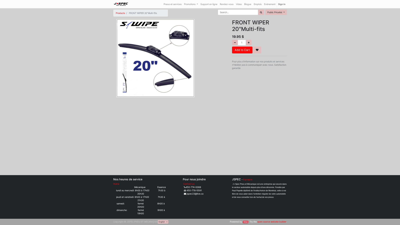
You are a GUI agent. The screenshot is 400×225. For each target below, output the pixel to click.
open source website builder (271, 221)
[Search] (261, 12)
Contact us (188, 183)
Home (116, 183)
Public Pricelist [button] (275, 12)
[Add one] (249, 42)
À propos (247, 179)
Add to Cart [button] (242, 50)
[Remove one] (235, 42)
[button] (257, 50)
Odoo (245, 222)
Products (120, 13)
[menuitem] (172, 4)
